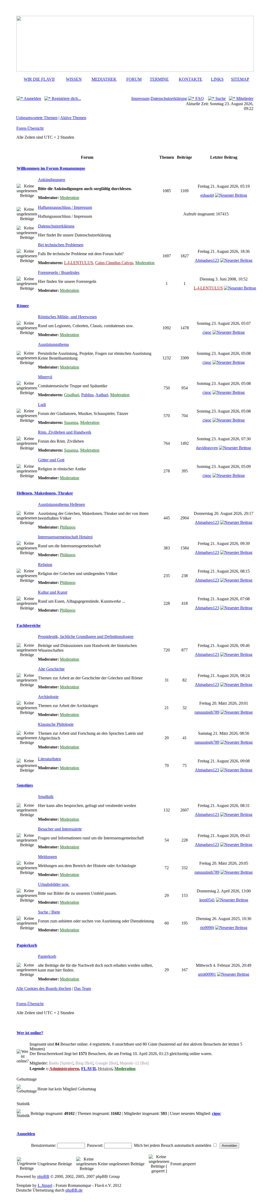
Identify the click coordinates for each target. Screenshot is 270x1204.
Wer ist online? (30, 1033)
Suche (220, 98)
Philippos (67, 527)
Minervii (45, 377)
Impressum (140, 98)
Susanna (71, 422)
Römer (23, 305)
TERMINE (159, 79)
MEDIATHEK (104, 79)
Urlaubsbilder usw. (53, 884)
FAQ (199, 98)
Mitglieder (244, 98)
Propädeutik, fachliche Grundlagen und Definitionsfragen (85, 636)
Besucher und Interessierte (60, 829)
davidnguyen (207, 448)
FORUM (134, 79)
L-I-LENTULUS (78, 262)
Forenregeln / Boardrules (58, 272)
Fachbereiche (29, 625)
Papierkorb (27, 945)
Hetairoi (105, 1068)
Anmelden (32, 98)
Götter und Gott (51, 460)
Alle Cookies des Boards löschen (43, 988)
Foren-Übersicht (30, 128)
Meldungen (47, 856)
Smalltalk (46, 796)
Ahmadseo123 (207, 260)
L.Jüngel (45, 1185)
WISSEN (74, 79)
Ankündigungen (51, 179)
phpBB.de (74, 1190)
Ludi (42, 404)
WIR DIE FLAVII (39, 79)
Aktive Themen (73, 117)
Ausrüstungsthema (53, 344)
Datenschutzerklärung (169, 98)
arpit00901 (207, 974)
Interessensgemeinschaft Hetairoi (65, 537)
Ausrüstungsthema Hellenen (61, 504)
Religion (45, 564)
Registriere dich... (66, 98)
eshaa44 (207, 195)
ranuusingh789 (207, 712)
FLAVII (88, 1068)
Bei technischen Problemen (60, 245)
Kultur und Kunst (52, 592)
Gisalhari (71, 395)
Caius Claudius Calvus (114, 262)
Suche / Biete (49, 912)
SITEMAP (240, 79)
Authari (101, 395)
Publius (87, 395)
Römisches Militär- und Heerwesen (67, 317)
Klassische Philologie (56, 724)
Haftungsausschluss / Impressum (65, 207)
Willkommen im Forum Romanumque (51, 168)
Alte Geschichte (51, 669)
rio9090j (207, 927)
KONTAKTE (190, 79)
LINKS (217, 79)
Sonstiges (25, 785)
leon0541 (207, 900)
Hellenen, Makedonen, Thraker (45, 493)
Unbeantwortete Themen (36, 117)
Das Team (82, 988)
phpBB (43, 1176)
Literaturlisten (49, 759)
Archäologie (48, 696)
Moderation (69, 197)
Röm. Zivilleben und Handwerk (64, 432)
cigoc (206, 332)
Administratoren (64, 1068)
